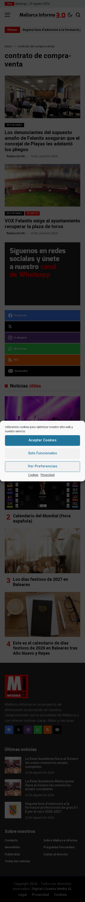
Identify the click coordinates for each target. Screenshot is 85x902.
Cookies (33, 475)
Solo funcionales (42, 453)
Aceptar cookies (42, 440)
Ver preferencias (42, 466)
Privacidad (48, 475)
